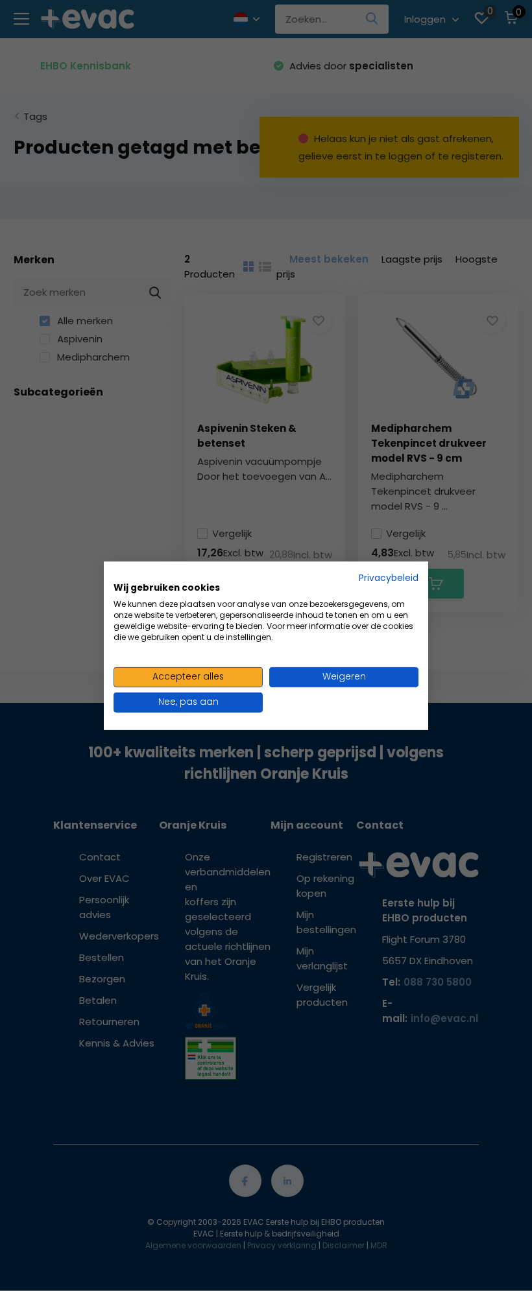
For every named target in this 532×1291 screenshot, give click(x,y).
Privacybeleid (388, 577)
